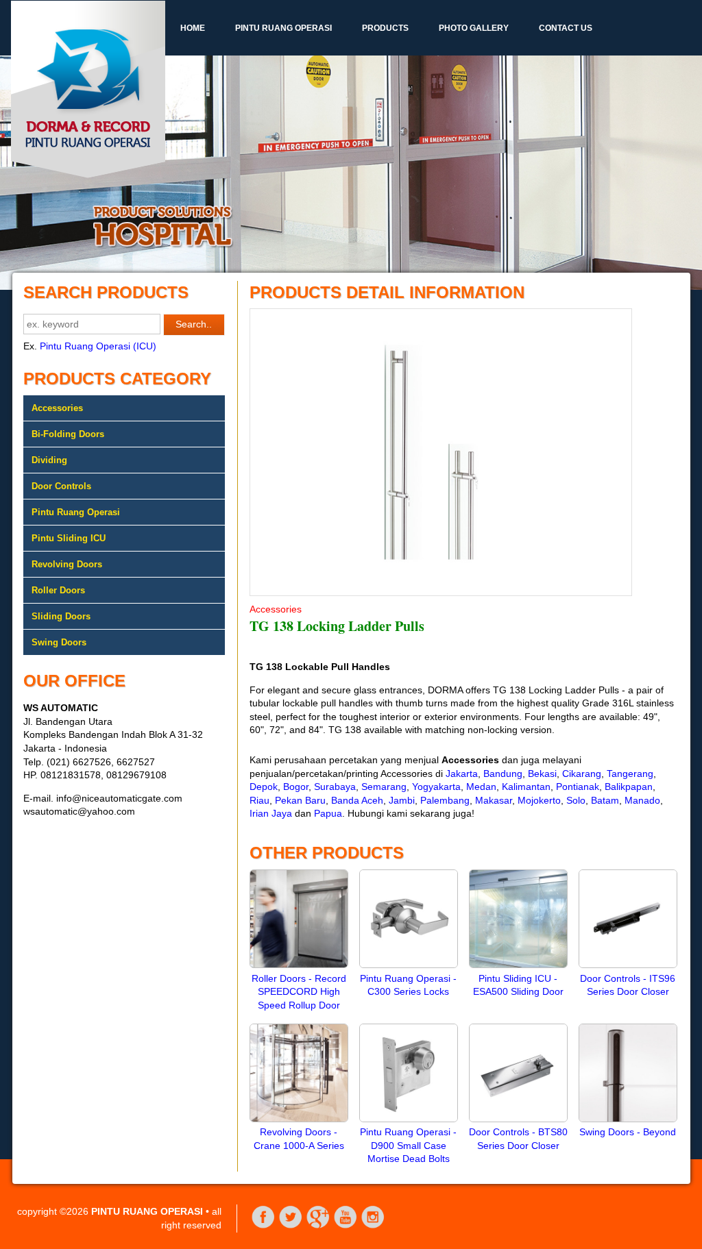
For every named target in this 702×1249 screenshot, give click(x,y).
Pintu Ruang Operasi (283, 28)
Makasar (493, 800)
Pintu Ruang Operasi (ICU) (98, 346)
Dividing (49, 460)
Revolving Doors (67, 564)
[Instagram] (373, 1225)
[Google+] (318, 1225)
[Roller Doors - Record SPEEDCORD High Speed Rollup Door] (299, 964)
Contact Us (565, 28)
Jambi (402, 800)
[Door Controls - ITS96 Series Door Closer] (628, 964)
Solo (575, 800)
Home (192, 28)
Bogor (295, 786)
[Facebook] (263, 1225)
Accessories (57, 408)
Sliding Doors (61, 616)
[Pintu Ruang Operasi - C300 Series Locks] (408, 964)
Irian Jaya (271, 813)
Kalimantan (526, 786)
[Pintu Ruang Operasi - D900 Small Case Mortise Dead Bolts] (408, 1118)
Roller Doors (58, 590)
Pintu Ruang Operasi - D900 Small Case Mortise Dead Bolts (408, 1145)
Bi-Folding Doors (68, 434)
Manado (642, 800)
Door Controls (61, 486)
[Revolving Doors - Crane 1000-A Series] (299, 1118)
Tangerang (630, 773)
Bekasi (542, 773)
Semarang (384, 786)
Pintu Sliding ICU (69, 538)
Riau (259, 800)
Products (385, 28)
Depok (264, 786)
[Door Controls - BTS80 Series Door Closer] (518, 1118)
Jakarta (462, 773)
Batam (605, 800)
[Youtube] (345, 1225)
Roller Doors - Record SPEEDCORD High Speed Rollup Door (299, 992)
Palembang (445, 800)
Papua (328, 813)
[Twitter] (290, 1225)
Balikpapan (629, 786)
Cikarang (581, 773)
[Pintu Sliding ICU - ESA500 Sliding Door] (518, 964)
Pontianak (577, 786)
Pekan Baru (300, 800)
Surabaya (335, 786)
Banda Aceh (357, 800)
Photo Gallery (474, 28)
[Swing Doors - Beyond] (628, 1118)
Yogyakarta (436, 786)
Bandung (502, 773)
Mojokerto (539, 800)
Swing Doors (59, 642)
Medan (481, 786)
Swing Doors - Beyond (627, 1131)
